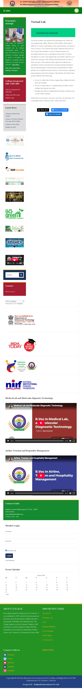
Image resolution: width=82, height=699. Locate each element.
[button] (6, 10)
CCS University (47, 631)
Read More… (16, 64)
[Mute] (20, 263)
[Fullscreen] (22, 263)
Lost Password (9, 560)
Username (8, 531)
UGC (44, 622)
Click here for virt (44, 32)
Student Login (9, 98)
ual (53, 32)
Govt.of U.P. (46, 613)
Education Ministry (49, 627)
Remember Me (11, 550)
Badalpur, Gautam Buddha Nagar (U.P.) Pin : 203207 (21, 509)
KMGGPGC (48, 650)
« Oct (7, 594)
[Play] (8, 263)
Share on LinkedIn (55, 114)
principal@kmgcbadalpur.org (14, 514)
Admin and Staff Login (12, 95)
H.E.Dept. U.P (47, 618)
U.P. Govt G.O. (47, 640)
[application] (14, 260)
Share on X (44, 110)
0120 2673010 (9, 512)
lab (56, 32)
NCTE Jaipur (47, 635)
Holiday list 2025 (10, 127)
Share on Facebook (61, 110)
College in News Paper (12, 124)
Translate (20, 303)
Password (8, 541)
